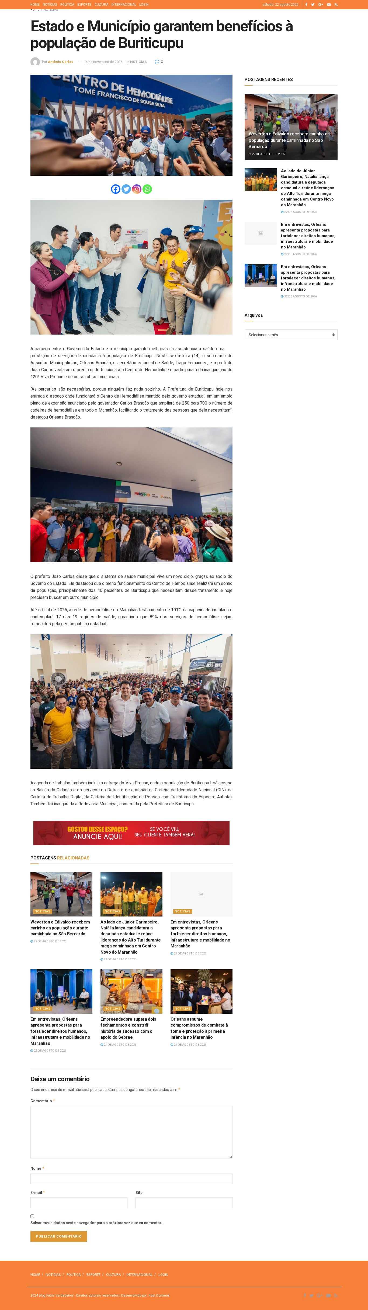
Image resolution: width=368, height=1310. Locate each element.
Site (139, 1192)
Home (34, 10)
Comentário (42, 1100)
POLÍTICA (67, 4)
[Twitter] (126, 189)
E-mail (38, 1192)
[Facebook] (115, 189)
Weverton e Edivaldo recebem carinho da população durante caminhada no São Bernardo (60, 928)
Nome (37, 1168)
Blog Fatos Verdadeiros (56, 1295)
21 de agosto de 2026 (119, 1044)
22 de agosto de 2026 (49, 941)
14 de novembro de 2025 (103, 62)
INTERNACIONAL (124, 4)
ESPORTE (84, 4)
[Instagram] (136, 189)
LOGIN (143, 4)
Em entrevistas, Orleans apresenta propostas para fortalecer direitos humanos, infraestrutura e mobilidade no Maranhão (200, 934)
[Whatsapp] (147, 189)
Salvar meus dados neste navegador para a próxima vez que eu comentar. (96, 1223)
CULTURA (101, 4)
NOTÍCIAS (50, 4)
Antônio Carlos (60, 62)
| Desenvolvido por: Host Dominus (144, 1295)
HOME (35, 4)
